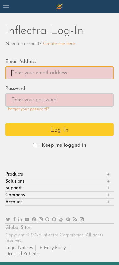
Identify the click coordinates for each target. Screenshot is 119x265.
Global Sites (18, 227)
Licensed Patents (21, 253)
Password (15, 88)
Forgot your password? (28, 109)
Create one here (59, 43)
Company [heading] (15, 195)
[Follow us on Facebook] (14, 219)
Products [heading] (14, 174)
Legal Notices (19, 247)
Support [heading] (13, 188)
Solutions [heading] (15, 181)
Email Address (20, 61)
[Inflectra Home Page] (59, 6)
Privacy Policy (53, 247)
